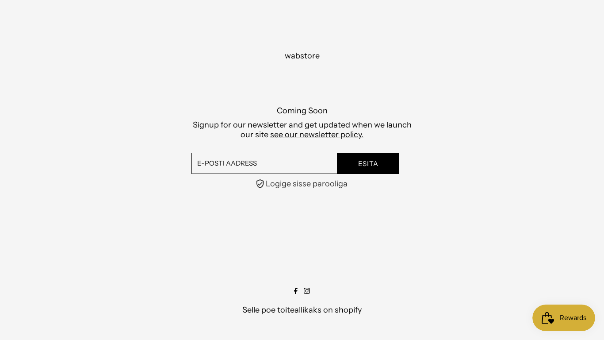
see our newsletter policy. (316, 134)
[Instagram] (307, 291)
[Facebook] (296, 291)
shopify (348, 310)
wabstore (302, 56)
